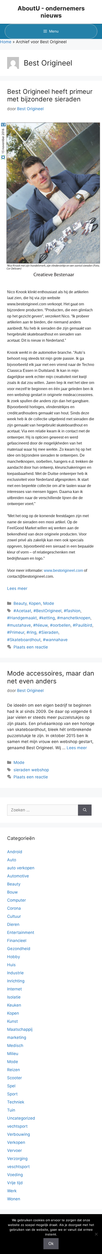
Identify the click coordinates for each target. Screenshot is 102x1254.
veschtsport (18, 1166)
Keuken (14, 1005)
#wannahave (55, 639)
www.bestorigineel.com (63, 570)
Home (5, 41)
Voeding (15, 1174)
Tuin (11, 1110)
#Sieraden (48, 632)
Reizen (13, 1069)
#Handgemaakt (22, 617)
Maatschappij (19, 1029)
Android (14, 851)
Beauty (20, 603)
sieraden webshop (31, 769)
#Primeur (15, 632)
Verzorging (17, 1158)
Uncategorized (21, 1118)
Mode (48, 603)
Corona (14, 908)
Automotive (18, 876)
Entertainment (20, 932)
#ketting (47, 617)
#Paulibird (82, 625)
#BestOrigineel (47, 610)
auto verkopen (20, 868)
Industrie (15, 972)
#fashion (72, 610)
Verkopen (16, 1142)
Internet (14, 989)
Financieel (16, 940)
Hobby (13, 956)
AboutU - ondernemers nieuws (51, 12)
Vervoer (14, 1150)
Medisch (15, 1045)
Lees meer (17, 588)
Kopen (35, 603)
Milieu (12, 1053)
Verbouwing (18, 1134)
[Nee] (96, 1234)
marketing (16, 1037)
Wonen (13, 1199)
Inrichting (15, 981)
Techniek (15, 1102)
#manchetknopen (73, 617)
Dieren (13, 924)
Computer (16, 900)
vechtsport (17, 1126)
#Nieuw (40, 625)
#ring (31, 632)
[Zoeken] (85, 810)
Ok (51, 1243)
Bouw (12, 892)
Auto (11, 859)
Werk (12, 1190)
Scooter (14, 1077)
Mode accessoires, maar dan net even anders (50, 677)
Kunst (12, 1021)
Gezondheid (18, 948)
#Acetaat (22, 610)
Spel (11, 1086)
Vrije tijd (15, 1182)
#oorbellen (60, 625)
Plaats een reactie (31, 647)
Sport (12, 1094)
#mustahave (19, 625)
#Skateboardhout (24, 639)
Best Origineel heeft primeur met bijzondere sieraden (50, 95)
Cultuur (14, 916)
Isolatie (14, 997)
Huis (11, 964)
